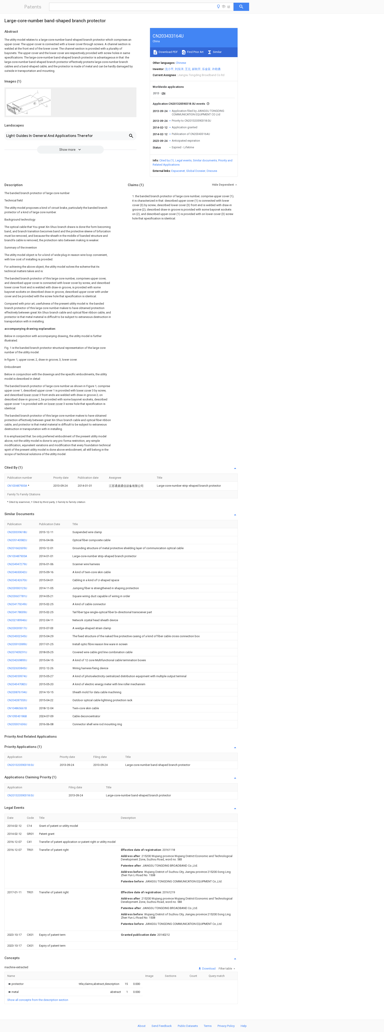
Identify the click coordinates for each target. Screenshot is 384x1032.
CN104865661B (17, 708)
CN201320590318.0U (20, 765)
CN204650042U (17, 572)
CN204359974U (17, 676)
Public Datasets (188, 1026)
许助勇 (216, 69)
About (142, 1026)
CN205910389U (17, 644)
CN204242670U (17, 580)
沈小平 (169, 69)
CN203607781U (17, 596)
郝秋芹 (196, 69)
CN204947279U (17, 564)
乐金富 (206, 69)
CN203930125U (17, 588)
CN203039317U (17, 628)
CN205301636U (17, 724)
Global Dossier (195, 171)
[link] (15, 984)
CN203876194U (17, 692)
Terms (208, 1026)
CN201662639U (17, 548)
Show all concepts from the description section (37, 1000)
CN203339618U (17, 532)
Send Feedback (162, 1026)
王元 (188, 69)
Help (244, 1026)
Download (209, 968)
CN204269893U (17, 660)
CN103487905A (17, 485)
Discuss (212, 171)
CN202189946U (17, 620)
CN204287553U (17, 700)
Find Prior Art (195, 52)
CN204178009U (17, 612)
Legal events (183, 160)
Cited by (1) (166, 160)
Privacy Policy (226, 1026)
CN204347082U (17, 684)
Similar (217, 52)
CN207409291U (17, 652)
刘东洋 (179, 69)
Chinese (181, 62)
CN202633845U (17, 668)
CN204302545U (17, 636)
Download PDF (168, 52)
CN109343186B (17, 716)
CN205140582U (17, 540)
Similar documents (205, 160)
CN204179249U (17, 604)
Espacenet (178, 171)
